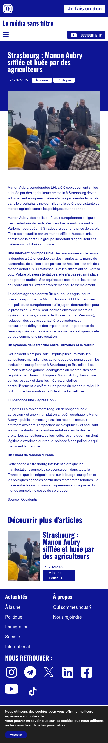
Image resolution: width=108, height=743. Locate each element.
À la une (42, 80)
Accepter (16, 735)
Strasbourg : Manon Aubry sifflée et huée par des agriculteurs (68, 545)
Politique (64, 80)
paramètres (56, 725)
